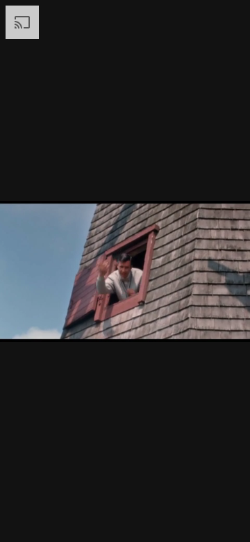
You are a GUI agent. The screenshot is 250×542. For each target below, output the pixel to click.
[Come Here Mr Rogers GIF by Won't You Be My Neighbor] (125, 271)
